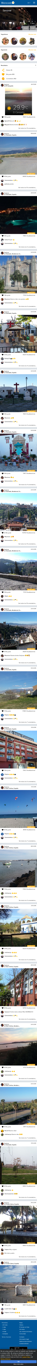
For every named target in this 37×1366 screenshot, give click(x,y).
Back (32, 23)
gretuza (6, 184)
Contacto (21, 1337)
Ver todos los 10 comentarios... (27, 603)
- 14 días (4, 1331)
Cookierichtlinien (24, 1343)
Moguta (6, 124)
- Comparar (5, 1333)
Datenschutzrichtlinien (25, 1341)
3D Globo (22, 1329)
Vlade (6, 596)
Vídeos (21, 1325)
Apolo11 (6, 121)
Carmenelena (8, 180)
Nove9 (6, 1130)
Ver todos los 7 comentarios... (27, 722)
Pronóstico (5, 1322)
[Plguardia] (22, 41)
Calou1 (6, 239)
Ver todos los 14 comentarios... (27, 544)
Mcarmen (7, 299)
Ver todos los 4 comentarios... (27, 484)
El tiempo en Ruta (24, 1327)
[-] (5, 56)
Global (26, 28)
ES (29, 3)
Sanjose (6, 84)
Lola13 (6, 1309)
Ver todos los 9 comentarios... (27, 365)
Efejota (6, 715)
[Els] (5, 41)
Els (5, 1253)
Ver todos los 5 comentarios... (27, 425)
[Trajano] (14, 41)
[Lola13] (31, 56)
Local (32, 28)
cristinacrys (7, 893)
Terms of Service (5, 1359)
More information (18, 1364)
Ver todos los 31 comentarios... (27, 128)
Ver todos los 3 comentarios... (27, 1256)
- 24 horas (4, 1325)
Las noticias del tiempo (25, 1331)
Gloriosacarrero (9, 1193)
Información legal (24, 1339)
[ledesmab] (31, 41)
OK (19, 1362)
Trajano (6, 1249)
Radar (21, 1322)
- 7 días (4, 1329)
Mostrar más (32, 34)
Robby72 (7, 358)
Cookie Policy (26, 1357)
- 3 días (4, 1327)
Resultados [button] (4, 65)
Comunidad (22, 1333)
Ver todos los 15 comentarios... (27, 187)
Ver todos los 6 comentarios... (27, 247)
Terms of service (6, 1337)
